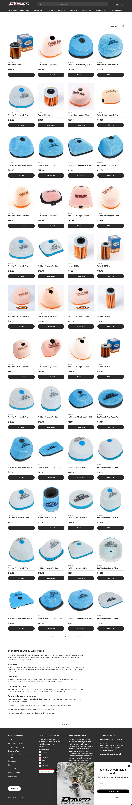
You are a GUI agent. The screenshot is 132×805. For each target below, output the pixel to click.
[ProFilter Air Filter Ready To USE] (81, 46)
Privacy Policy (13, 769)
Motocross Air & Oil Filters (30, 15)
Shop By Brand (13, 777)
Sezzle (10, 765)
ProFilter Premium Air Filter (18, 115)
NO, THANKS (113, 797)
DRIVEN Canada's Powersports (20, 798)
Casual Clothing (101, 10)
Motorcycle (24, 10)
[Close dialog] (129, 766)
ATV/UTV (49, 10)
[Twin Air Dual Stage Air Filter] (51, 46)
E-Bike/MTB (72, 10)
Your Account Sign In (15, 743)
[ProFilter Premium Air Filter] (21, 96)
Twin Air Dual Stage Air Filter (48, 65)
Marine (60, 10)
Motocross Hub (17, 15)
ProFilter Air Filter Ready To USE (80, 65)
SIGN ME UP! (113, 791)
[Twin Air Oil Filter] (21, 46)
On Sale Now (13, 10)
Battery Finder (117, 10)
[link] (54, 637)
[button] (123, 4)
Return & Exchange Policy (17, 747)
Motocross (37, 10)
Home (9, 15)
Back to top (66, 724)
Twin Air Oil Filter (14, 65)
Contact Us (12, 761)
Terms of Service (14, 773)
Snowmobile (86, 10)
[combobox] (72, 4)
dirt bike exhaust (49, 713)
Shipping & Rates (14, 751)
